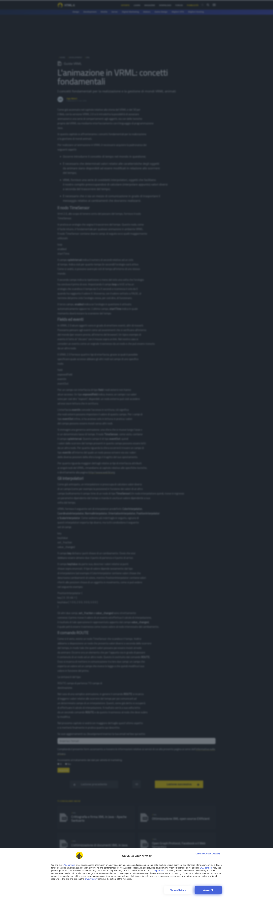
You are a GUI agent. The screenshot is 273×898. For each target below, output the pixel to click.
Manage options (178, 890)
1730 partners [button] (68, 865)
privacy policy (91, 879)
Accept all (208, 890)
